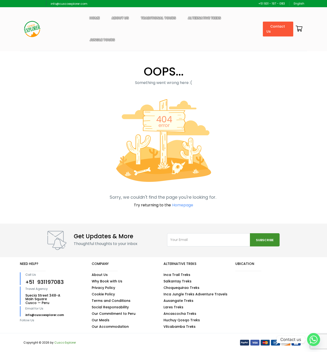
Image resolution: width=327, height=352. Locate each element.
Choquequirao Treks (181, 287)
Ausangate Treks (178, 300)
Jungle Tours (102, 39)
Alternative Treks (204, 18)
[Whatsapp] (313, 339)
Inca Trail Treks (177, 274)
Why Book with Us (107, 281)
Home (95, 18)
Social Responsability (110, 307)
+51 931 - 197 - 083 (271, 3)
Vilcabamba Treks (180, 326)
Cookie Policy (103, 294)
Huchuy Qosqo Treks (182, 320)
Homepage (182, 205)
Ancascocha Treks (180, 313)
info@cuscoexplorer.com (69, 4)
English (299, 3)
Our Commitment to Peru (113, 313)
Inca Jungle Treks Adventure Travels (195, 294)
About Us (100, 274)
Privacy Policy (103, 287)
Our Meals (100, 320)
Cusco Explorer (65, 342)
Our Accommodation (110, 326)
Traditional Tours (158, 18)
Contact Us (275, 29)
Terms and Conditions (111, 300)
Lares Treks (173, 307)
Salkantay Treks (178, 281)
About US (120, 18)
